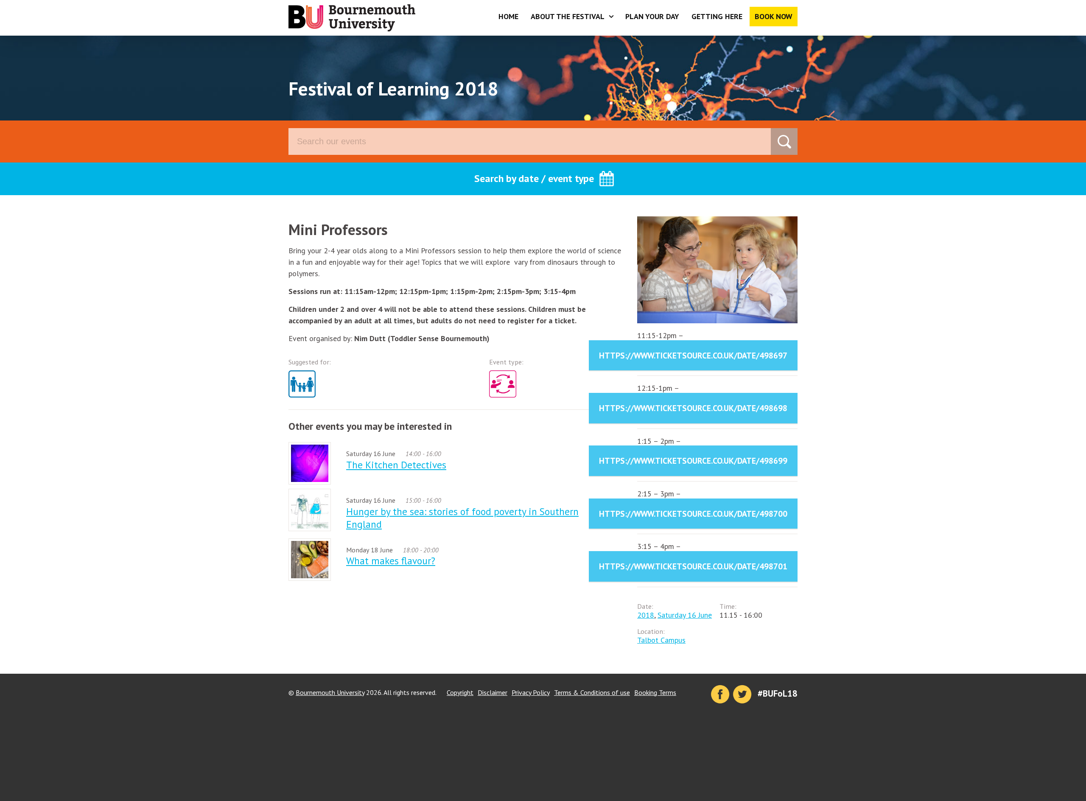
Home (508, 16)
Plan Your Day (652, 16)
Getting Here (716, 16)
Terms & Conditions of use (592, 692)
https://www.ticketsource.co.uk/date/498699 (693, 460)
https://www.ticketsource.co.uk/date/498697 (693, 355)
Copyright (460, 692)
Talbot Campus (661, 640)
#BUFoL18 (778, 693)
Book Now (773, 16)
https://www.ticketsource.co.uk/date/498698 (693, 408)
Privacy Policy (531, 692)
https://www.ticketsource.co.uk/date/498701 (693, 566)
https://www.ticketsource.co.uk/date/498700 (693, 513)
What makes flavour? (390, 560)
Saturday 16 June (685, 615)
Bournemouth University (352, 17)
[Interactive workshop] (505, 399)
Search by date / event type (534, 178)
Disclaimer (492, 692)
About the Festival (568, 16)
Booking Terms (655, 692)
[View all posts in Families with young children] (304, 399)
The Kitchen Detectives (396, 464)
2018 (645, 615)
